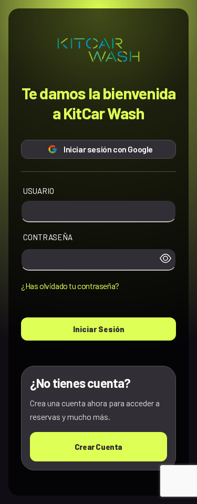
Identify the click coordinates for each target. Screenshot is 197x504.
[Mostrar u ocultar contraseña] (165, 260)
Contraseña (47, 237)
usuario (38, 191)
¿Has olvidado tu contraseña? (70, 286)
